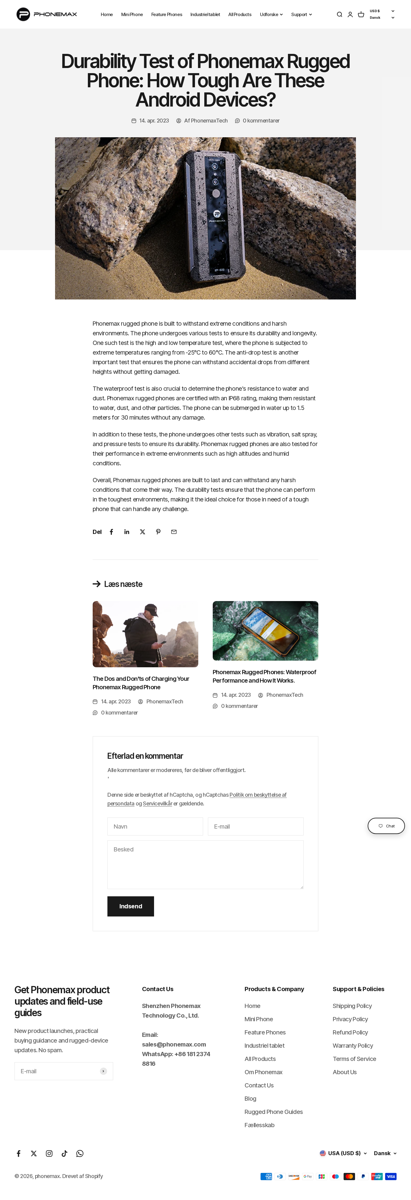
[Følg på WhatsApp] (80, 1153)
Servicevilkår (157, 803)
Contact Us (259, 1085)
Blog (250, 1098)
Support (299, 14)
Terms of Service (354, 1058)
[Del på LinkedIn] (127, 532)
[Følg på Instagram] (49, 1153)
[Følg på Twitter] (34, 1153)
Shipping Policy (352, 1005)
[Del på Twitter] (143, 532)
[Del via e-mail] (174, 532)
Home (107, 14)
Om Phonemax (264, 1072)
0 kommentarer (261, 120)
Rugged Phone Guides (274, 1111)
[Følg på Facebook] (18, 1153)
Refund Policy (350, 1032)
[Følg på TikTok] (64, 1153)
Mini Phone (132, 14)
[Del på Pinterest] (158, 532)
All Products (239, 14)
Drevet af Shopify (82, 1176)
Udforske (269, 14)
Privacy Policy (350, 1019)
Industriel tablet (205, 14)
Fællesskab (259, 1125)
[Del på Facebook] (111, 532)
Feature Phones (166, 14)
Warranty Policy (353, 1045)
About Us (345, 1072)
